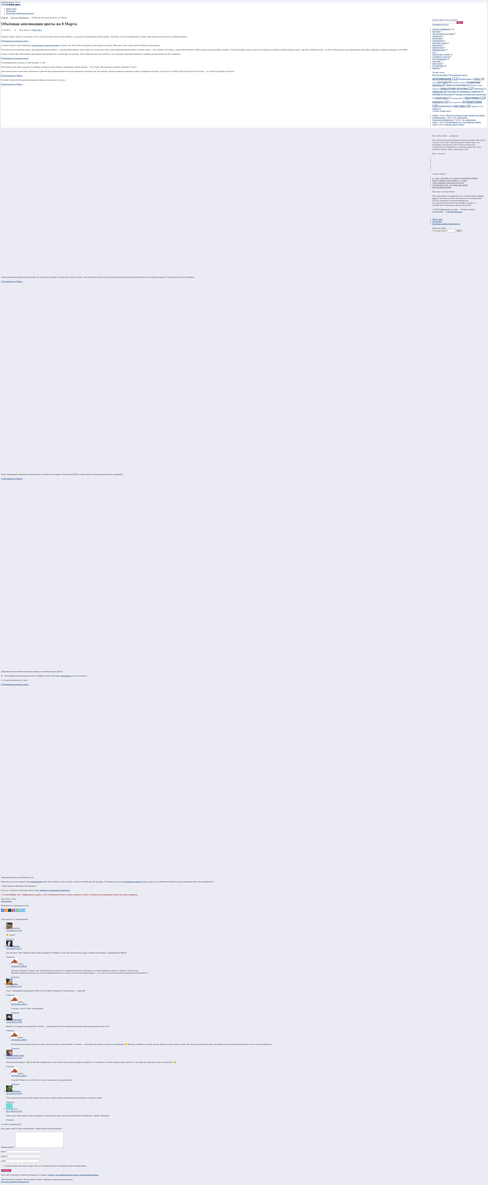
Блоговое (436, 31)
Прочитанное (438, 47)
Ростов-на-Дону (441, 75)
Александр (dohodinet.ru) (443, 120)
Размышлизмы (438, 50)
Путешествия (438, 66)
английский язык (460, 75)
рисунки (462, 105)
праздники (475, 97)
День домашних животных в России (448, 183)
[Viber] (13, 910)
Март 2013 (37, 30)
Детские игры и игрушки (443, 34)
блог (479, 78)
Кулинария (437, 38)
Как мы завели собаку (454, 124)
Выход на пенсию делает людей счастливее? (465, 115)
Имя (3, 1152)
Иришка (15, 946)
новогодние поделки (457, 88)
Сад (434, 52)
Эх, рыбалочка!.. (461, 118)
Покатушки (437, 63)
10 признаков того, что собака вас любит (463, 122)
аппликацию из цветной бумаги (45, 45)
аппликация (36, 882)
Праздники (437, 45)
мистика (474, 85)
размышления (446, 106)
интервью (456, 82)
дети (434, 82)
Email (4, 1156)
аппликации (65, 676)
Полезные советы (440, 43)
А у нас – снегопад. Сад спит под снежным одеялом (455, 178)
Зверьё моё (437, 36)
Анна (434, 122)
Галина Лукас (18, 1055)
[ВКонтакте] (2, 910)
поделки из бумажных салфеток (466, 91)
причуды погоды (455, 102)
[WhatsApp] (16, 910)
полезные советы (458, 98)
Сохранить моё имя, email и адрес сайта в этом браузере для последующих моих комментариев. (45, 1166)
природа (440, 101)
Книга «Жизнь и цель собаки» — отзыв (449, 180)
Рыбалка (436, 68)
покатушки (443, 97)
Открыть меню (7, 2)
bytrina (435, 115)
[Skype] (20, 910)
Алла (434, 124)
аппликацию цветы (132, 882)
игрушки (445, 82)
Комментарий (7, 1147)
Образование (438, 41)
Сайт (3, 1161)
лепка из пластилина (458, 85)
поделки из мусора (443, 94)
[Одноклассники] (6, 910)
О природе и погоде (441, 57)
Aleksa (15, 984)
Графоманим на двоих (10, 4)
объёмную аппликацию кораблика (55, 890)
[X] (9, 910)
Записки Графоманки (441, 29)
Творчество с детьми (441, 54)
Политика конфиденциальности (15, 1182)
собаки (436, 109)
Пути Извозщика (439, 59)
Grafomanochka (438, 118)
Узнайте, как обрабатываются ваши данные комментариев (73, 1175)
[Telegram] (23, 910)
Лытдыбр (436, 61)
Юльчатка (17, 1020)
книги (463, 82)
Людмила (16, 1091)
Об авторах (437, 221)
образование (480, 89)
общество (439, 91)
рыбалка (474, 106)
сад (481, 106)
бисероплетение (466, 79)
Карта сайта (437, 219)
